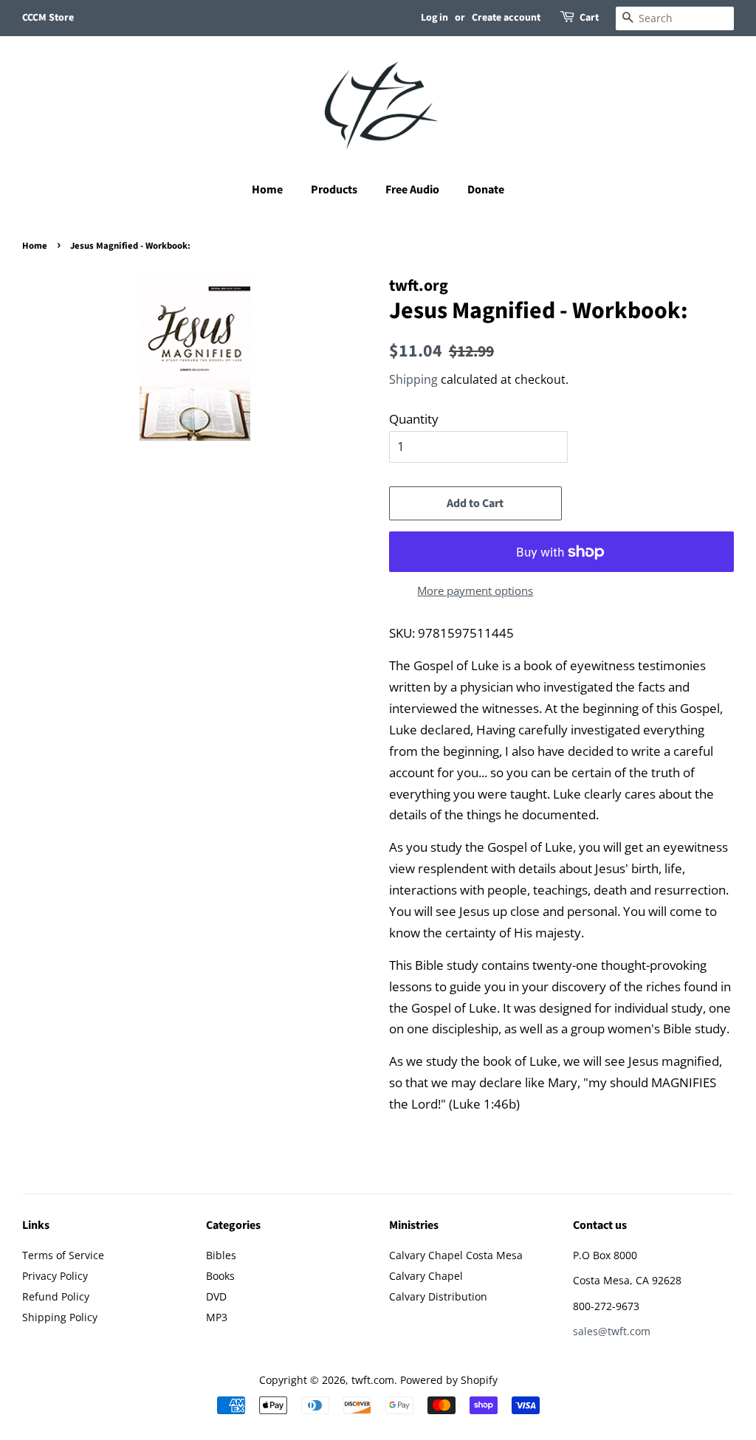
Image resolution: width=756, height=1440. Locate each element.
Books (220, 1276)
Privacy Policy (55, 1276)
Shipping (413, 379)
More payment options (475, 590)
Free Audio (412, 190)
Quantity (414, 418)
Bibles (221, 1255)
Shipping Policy (59, 1317)
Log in (434, 17)
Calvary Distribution (438, 1296)
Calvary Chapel (426, 1276)
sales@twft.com (611, 1331)
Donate (485, 190)
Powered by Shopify (449, 1380)
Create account (506, 17)
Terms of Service (63, 1255)
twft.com (372, 1380)
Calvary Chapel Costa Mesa (456, 1255)
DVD (216, 1296)
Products (334, 190)
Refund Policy (55, 1296)
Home (267, 190)
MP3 (216, 1317)
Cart (589, 17)
